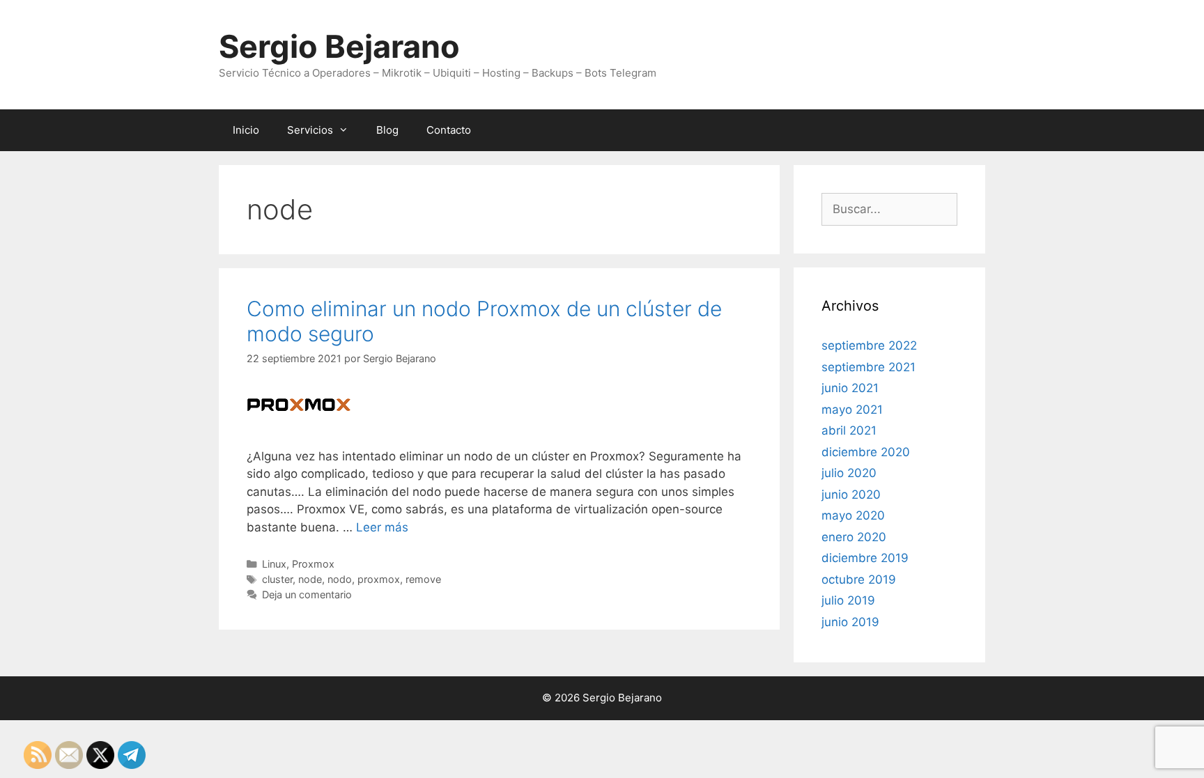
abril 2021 (849, 430)
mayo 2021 (852, 410)
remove (423, 579)
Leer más (382, 527)
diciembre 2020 (865, 452)
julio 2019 (848, 600)
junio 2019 (850, 622)
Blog (387, 130)
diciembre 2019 (865, 558)
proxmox (378, 579)
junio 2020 (851, 494)
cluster (277, 579)
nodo (339, 579)
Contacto (448, 130)
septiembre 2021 (868, 367)
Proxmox (313, 564)
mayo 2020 (853, 515)
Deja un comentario (307, 594)
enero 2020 (853, 537)
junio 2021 (850, 388)
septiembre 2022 (869, 345)
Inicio (246, 130)
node (310, 579)
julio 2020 (849, 473)
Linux (274, 564)
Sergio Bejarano (339, 46)
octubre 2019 (858, 579)
